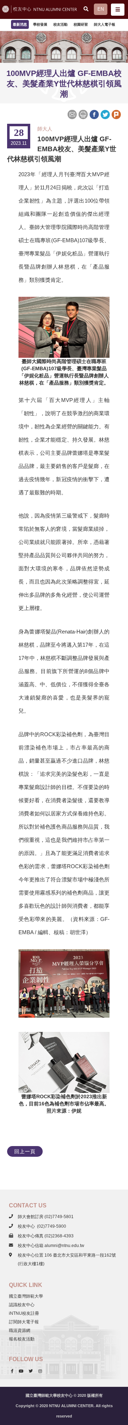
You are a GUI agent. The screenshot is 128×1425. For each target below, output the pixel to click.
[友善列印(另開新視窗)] (83, 114)
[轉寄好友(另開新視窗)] (72, 114)
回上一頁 (25, 1151)
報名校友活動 (21, 1339)
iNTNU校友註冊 (24, 1313)
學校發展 (40, 24)
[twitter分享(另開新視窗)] (105, 114)
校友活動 (60, 24)
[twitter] (31, 1371)
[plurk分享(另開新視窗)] (116, 114)
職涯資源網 (19, 1330)
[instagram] (40, 1371)
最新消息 (20, 24)
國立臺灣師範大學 (26, 1296)
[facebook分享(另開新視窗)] (94, 114)
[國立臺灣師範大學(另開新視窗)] (4, 9)
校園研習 (81, 24)
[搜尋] (86, 9)
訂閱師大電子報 (24, 1322)
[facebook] (12, 1371)
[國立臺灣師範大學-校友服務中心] (43, 9)
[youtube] (21, 1371)
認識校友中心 (21, 1305)
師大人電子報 (104, 24)
